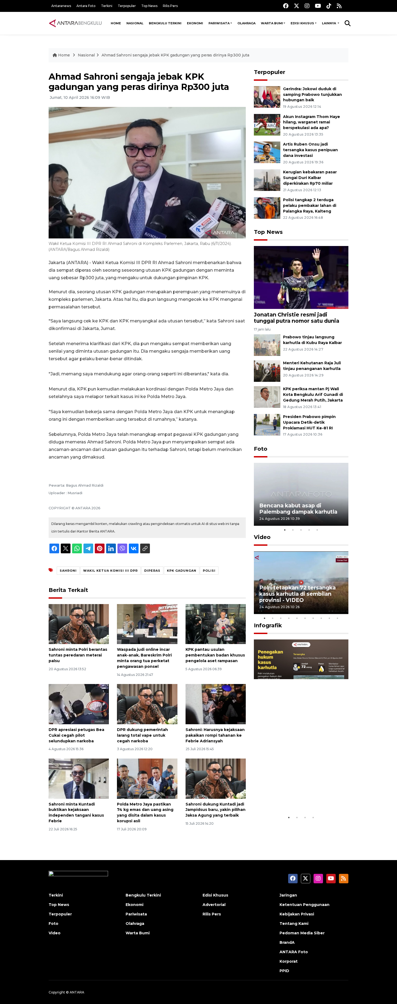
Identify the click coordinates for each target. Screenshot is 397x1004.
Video (262, 537)
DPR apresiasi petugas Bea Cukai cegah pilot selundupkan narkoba (76, 735)
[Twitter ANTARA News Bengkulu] (296, 5)
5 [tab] (317, 530)
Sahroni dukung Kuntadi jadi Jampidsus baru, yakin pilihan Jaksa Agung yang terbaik (215, 810)
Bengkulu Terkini (165, 23)
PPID (284, 970)
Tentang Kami (294, 923)
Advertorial (214, 904)
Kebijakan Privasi (297, 914)
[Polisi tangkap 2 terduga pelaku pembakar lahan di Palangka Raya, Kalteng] (267, 207)
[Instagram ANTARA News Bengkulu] (307, 5)
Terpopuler (127, 6)
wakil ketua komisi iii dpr (110, 570)
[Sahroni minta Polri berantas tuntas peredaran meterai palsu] (79, 623)
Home (116, 23)
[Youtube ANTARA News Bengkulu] (318, 5)
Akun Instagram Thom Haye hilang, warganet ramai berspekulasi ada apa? (311, 122)
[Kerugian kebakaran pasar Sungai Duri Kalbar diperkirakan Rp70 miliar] (267, 179)
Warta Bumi (272, 23)
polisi (209, 570)
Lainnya (329, 23)
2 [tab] (293, 530)
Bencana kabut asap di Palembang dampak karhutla (298, 508)
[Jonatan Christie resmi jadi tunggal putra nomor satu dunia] (301, 276)
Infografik (268, 625)
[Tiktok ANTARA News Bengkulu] (329, 5)
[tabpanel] (301, 494)
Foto (260, 449)
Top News (149, 6)
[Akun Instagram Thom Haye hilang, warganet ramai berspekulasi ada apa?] (267, 124)
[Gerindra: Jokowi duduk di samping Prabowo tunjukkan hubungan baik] (267, 96)
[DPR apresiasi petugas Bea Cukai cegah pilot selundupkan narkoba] (79, 703)
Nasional (134, 23)
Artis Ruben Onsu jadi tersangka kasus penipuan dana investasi (310, 150)
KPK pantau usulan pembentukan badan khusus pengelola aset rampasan (215, 655)
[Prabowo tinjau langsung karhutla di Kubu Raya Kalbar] (267, 344)
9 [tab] (329, 618)
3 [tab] (301, 530)
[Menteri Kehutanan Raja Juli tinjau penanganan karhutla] (267, 370)
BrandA (287, 942)
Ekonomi (195, 23)
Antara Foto (86, 6)
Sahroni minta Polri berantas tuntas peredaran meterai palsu (78, 655)
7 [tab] (313, 618)
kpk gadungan (181, 570)
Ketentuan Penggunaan (304, 904)
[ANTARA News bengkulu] (76, 23)
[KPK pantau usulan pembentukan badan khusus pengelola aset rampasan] (216, 623)
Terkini (106, 6)
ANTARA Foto (294, 951)
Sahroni (68, 570)
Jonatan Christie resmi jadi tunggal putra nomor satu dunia (296, 317)
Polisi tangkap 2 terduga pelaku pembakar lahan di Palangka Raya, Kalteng (309, 205)
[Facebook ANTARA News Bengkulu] (285, 5)
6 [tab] (305, 618)
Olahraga (246, 23)
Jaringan (288, 895)
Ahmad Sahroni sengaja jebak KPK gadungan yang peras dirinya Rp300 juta (175, 55)
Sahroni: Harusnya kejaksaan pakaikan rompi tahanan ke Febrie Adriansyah (215, 735)
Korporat (289, 961)
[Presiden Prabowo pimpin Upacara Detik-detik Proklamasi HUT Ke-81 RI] (267, 424)
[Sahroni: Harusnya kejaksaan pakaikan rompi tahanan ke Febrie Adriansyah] (216, 703)
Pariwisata (219, 23)
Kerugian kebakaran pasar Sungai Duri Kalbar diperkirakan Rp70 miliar (310, 178)
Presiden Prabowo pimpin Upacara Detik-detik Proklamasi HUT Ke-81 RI (309, 422)
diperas (152, 570)
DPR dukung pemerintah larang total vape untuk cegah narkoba (142, 735)
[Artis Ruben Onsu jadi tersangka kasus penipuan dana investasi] (267, 152)
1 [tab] (285, 530)
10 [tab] (337, 618)
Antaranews (61, 6)
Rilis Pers (170, 6)
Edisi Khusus (302, 23)
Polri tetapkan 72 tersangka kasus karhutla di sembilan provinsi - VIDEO (297, 593)
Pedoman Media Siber (302, 933)
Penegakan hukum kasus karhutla (293, 795)
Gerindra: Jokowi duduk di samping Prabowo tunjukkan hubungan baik (312, 94)
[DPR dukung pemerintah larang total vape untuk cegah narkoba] (147, 703)
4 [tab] (309, 530)
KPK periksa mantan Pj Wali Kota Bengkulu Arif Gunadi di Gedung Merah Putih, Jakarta (313, 394)
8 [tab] (321, 618)
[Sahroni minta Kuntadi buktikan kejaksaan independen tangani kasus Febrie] (79, 778)
